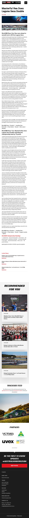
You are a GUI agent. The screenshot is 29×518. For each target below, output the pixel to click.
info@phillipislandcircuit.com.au (8, 506)
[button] (26, 2)
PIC (9, 14)
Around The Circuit (5, 477)
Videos (3, 491)
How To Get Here (5, 482)
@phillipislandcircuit (6, 390)
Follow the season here (6, 497)
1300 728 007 (8, 504)
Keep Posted (14, 465)
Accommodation (5, 483)
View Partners (14, 447)
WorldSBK (4, 14)
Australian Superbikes (6, 493)
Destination (4, 485)
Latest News (4, 490)
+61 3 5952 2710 (8, 502)
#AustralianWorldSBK (17, 390)
